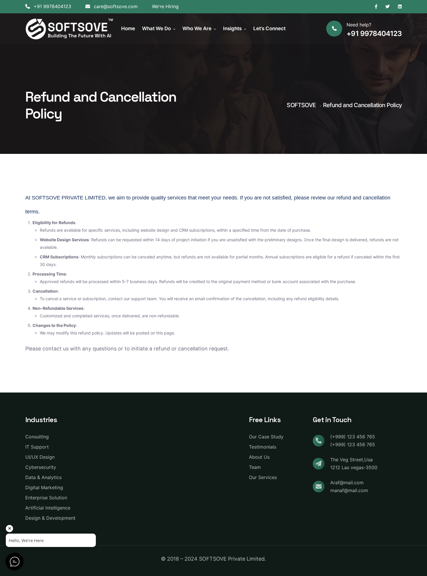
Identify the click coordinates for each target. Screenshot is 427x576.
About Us (259, 457)
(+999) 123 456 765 (352, 437)
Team (255, 467)
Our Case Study (266, 437)
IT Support (37, 447)
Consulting (37, 437)
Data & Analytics (43, 477)
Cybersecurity (40, 467)
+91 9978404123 (51, 6)
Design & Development (50, 518)
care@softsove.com (115, 6)
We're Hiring (165, 6)
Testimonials (262, 447)
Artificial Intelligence (47, 508)
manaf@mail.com (349, 490)
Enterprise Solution (46, 498)
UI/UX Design (40, 457)
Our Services (263, 477)
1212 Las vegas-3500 (353, 467)
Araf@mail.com (347, 482)
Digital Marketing (44, 487)
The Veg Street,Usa (351, 459)
